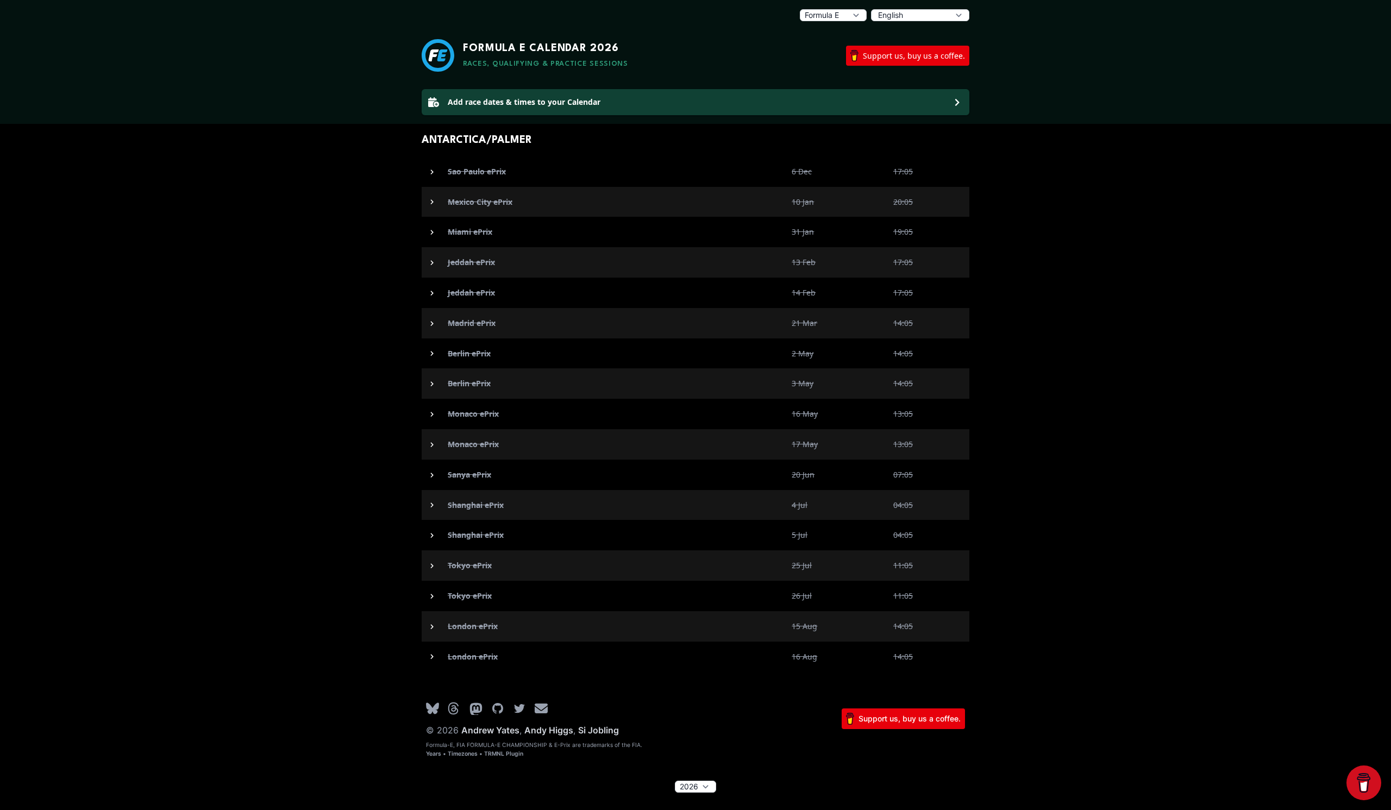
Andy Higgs (548, 730)
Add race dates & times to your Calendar (524, 102)
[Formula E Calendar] (438, 55)
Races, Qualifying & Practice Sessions (545, 63)
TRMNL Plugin (503, 753)
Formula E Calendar (541, 48)
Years (433, 753)
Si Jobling (598, 730)
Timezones (463, 753)
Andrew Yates (490, 730)
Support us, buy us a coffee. (914, 56)
